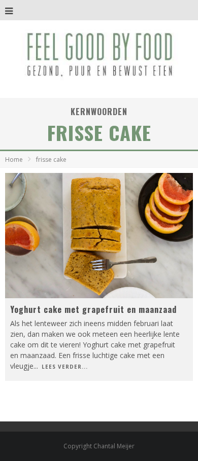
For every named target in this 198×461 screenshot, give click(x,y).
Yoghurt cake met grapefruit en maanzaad (93, 309)
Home (14, 159)
